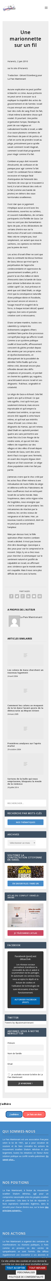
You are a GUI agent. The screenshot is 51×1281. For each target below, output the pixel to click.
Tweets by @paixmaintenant (19, 1022)
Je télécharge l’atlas (25, 933)
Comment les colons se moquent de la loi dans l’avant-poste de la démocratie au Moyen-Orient (25, 708)
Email (10, 1064)
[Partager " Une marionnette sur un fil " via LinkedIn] (28, 596)
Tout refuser (37, 1267)
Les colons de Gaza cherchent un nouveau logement (25, 671)
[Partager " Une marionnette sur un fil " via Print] (39, 596)
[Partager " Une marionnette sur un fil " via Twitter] (17, 596)
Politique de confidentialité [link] (26, 1276)
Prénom (11, 1043)
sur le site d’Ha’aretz (18, 68)
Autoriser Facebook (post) (26, 1001)
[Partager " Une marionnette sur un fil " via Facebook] (11, 596)
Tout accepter (16, 1267)
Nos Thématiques (25, 822)
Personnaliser (26, 1272)
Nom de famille (15, 1053)
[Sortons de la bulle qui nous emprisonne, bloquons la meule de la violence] (25, 764)
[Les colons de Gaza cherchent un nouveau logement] (25, 655)
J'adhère (14, 1114)
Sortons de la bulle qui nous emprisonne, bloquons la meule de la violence (25, 781)
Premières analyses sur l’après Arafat (24, 744)
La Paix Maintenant (31, 617)
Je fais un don (34, 1114)
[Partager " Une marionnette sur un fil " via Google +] (23, 596)
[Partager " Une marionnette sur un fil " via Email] (34, 596)
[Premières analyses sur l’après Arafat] (25, 728)
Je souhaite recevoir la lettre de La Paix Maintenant (25, 1075)
